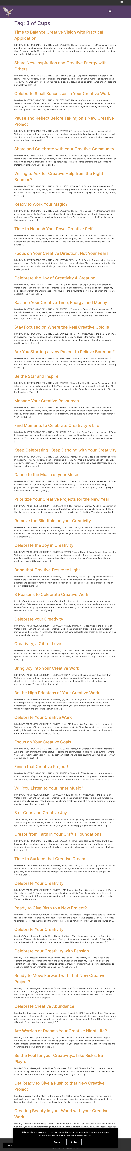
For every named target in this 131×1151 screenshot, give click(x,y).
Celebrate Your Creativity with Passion (51, 950)
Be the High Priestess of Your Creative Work (56, 692)
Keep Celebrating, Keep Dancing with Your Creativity (65, 450)
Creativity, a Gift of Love (37, 643)
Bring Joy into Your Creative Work (46, 668)
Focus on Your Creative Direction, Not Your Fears (61, 253)
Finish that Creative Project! (41, 766)
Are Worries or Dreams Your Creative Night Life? (60, 1030)
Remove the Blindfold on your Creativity (52, 520)
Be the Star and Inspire (36, 376)
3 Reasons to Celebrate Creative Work (51, 594)
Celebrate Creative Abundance (44, 1006)
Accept (57, 1142)
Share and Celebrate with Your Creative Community (64, 148)
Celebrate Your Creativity (38, 929)
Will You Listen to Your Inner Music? (48, 788)
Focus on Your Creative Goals (42, 741)
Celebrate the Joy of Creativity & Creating (54, 277)
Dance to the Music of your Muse (46, 474)
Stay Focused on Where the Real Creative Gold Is (61, 327)
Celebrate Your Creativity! (39, 883)
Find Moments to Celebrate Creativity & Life (56, 425)
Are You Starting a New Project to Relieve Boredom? (64, 351)
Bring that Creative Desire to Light (47, 569)
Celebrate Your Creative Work (43, 717)
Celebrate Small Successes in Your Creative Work (62, 93)
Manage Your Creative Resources (46, 400)
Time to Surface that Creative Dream (49, 858)
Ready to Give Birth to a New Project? (50, 907)
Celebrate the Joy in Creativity (43, 545)
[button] (122, 2)
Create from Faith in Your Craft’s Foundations (57, 834)
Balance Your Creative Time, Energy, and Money (60, 302)
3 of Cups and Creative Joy (40, 812)
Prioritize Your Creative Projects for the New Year (61, 499)
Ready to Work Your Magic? (41, 204)
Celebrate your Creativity (38, 619)
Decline (74, 1142)
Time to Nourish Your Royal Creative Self (53, 228)
